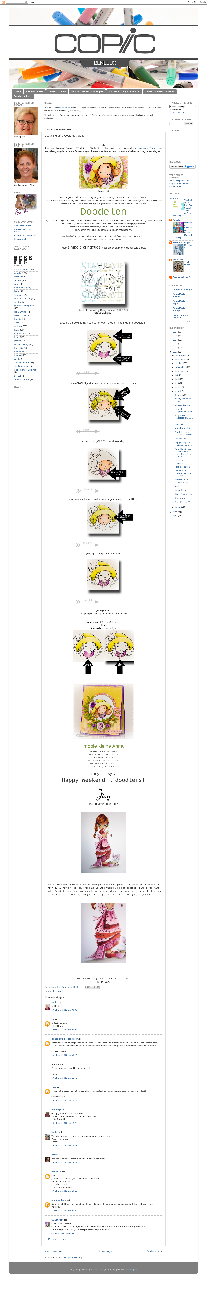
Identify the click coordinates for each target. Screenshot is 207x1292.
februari (179, 395)
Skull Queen (187, 263)
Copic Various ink (22, 362)
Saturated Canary (22, 288)
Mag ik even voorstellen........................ (184, 417)
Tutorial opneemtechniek (184, 410)
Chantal (18, 355)
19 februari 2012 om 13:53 (64, 1146)
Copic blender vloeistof (25, 370)
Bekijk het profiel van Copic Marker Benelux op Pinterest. (180, 184)
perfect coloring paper (24, 306)
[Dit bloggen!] (89, 987)
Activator (18, 326)
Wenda (17, 273)
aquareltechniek (21, 379)
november (180, 359)
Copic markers (21, 269)
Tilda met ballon (182, 467)
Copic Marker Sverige (179, 309)
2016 (175, 336)
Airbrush (18, 295)
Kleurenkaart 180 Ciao (25, 235)
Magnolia (18, 277)
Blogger (133, 1269)
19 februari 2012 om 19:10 (64, 1191)
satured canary (21, 344)
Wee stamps (20, 333)
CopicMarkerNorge (182, 289)
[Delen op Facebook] (95, 987)
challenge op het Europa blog (147, 148)
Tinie (54, 1087)
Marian (54, 1132)
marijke (55, 1002)
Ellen (175, 198)
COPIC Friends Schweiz (180, 316)
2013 (175, 348)
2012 (175, 352)
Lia (53, 1019)
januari (178, 507)
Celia (16, 322)
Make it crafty (20, 315)
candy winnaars (21, 366)
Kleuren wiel (20, 239)
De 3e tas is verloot (180, 461)
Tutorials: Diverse (57, 91)
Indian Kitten (181, 490)
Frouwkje (56, 1110)
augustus (180, 371)
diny (54, 991)
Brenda (17, 319)
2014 (175, 344)
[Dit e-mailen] (86, 987)
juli (176, 375)
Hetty (54, 1155)
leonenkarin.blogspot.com (65, 1039)
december (180, 355)
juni (177, 379)
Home (18, 91)
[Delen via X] (92, 987)
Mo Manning (20, 312)
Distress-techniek (183, 405)
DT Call (17, 376)
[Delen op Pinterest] (98, 987)
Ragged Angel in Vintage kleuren (183, 444)
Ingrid (17, 330)
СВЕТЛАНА (57, 1220)
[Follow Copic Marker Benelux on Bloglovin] (182, 168)
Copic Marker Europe (179, 295)
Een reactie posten (57, 1239)
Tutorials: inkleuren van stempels (87, 91)
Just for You (180, 439)
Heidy (17, 337)
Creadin (177, 220)
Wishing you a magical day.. (182, 481)
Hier (46, 107)
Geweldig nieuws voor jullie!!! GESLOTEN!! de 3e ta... (184, 453)
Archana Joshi (58, 1200)
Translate (179, 112)
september (180, 367)
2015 (175, 340)
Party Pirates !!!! (182, 502)
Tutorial (17, 280)
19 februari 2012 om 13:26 (64, 1123)
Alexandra (178, 260)
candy (17, 359)
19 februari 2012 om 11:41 (64, 1078)
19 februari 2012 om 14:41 (64, 1163)
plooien (17, 341)
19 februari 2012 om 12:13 (64, 1100)
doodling (61, 991)
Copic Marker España (179, 302)
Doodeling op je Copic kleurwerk (183, 433)
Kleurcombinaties (34, 91)
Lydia (16, 291)
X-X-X (177, 486)
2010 (175, 516)
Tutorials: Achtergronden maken (124, 91)
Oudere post (154, 1251)
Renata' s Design (181, 242)
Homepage (105, 1251)
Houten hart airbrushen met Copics (183, 473)
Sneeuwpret (180, 498)
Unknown (56, 1172)
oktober (179, 363)
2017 (175, 332)
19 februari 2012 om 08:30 (64, 1010)
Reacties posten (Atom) (70, 1257)
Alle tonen (189, 321)
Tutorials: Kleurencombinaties (159, 91)
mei (177, 383)
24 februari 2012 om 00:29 (64, 1211)
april (177, 387)
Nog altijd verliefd (183, 428)
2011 (175, 512)
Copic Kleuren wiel (183, 494)
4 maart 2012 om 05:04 (62, 1233)
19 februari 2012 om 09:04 (64, 1030)
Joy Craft (18, 302)
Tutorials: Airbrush (23, 96)
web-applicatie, (63, 107)
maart (178, 391)
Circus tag (179, 424)
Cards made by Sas (182, 277)
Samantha (19, 352)
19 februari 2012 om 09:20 (64, 1055)
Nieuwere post (53, 1251)
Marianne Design (22, 298)
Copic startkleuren (23, 226)
